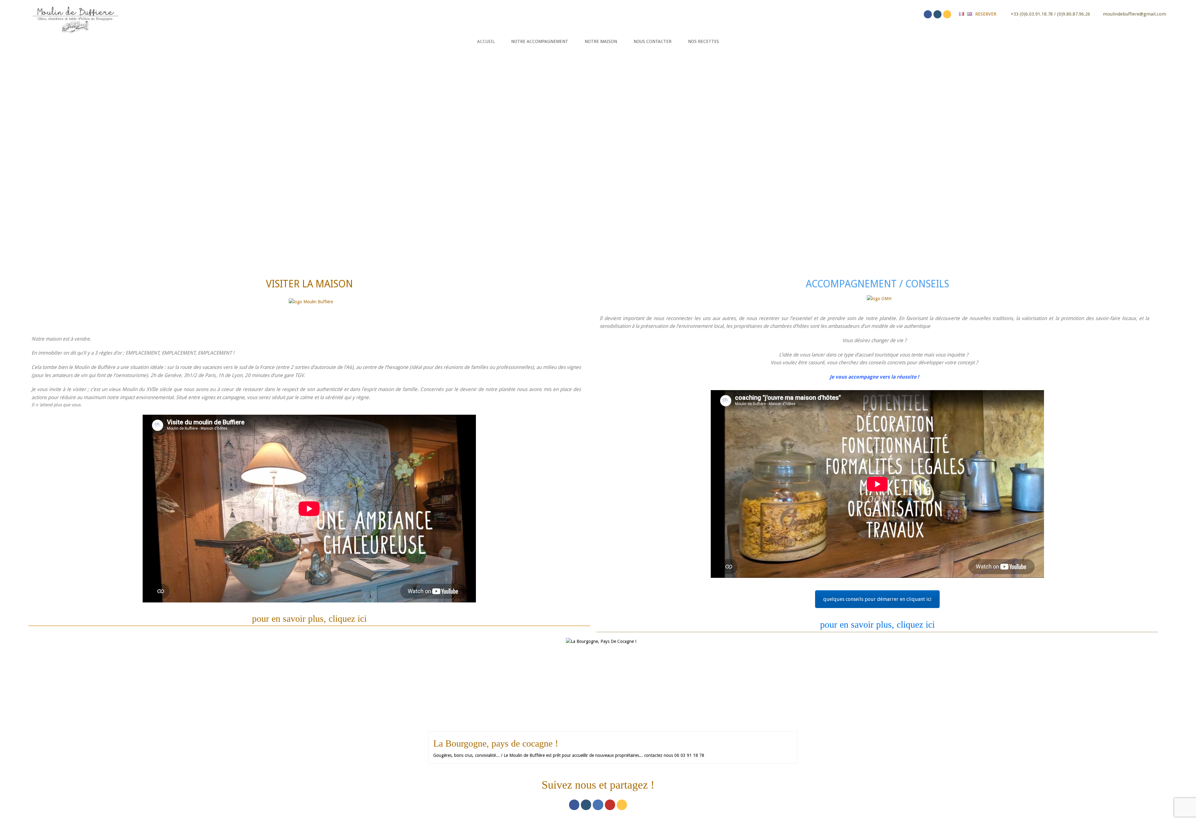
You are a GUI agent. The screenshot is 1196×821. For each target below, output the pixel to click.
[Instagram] (937, 14)
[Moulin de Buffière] (75, 18)
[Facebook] (928, 14)
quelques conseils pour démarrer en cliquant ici (877, 599)
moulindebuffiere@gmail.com (1134, 14)
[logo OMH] (879, 302)
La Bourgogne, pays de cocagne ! (495, 743)
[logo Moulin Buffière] (311, 310)
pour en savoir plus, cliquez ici (309, 618)
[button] (16, 153)
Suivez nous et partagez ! (598, 785)
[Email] (947, 14)
